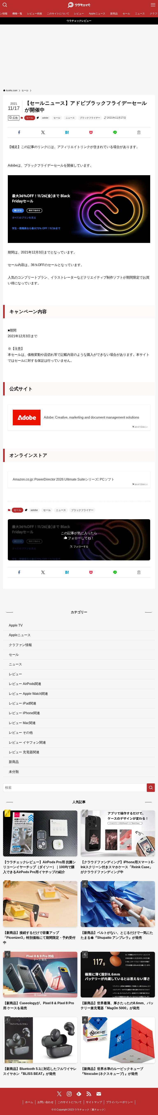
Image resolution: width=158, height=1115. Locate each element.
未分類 (14, 771)
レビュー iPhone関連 (24, 713)
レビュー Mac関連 (22, 723)
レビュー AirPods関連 (25, 684)
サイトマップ (94, 1102)
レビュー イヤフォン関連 (27, 742)
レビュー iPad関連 (22, 703)
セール (29, 118)
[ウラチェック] (79, 5)
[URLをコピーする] (139, 132)
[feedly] (79, 1094)
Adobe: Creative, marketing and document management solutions (91, 417)
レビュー (15, 674)
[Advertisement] (79, 55)
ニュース (70, 118)
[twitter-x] (59, 1094)
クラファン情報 (20, 645)
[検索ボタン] (5, 5)
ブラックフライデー (90, 118)
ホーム (29, 1102)
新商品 (14, 762)
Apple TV (16, 625)
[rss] (89, 1094)
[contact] (99, 1094)
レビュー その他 (21, 732)
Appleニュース (20, 635)
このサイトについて (70, 1102)
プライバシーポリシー (119, 1102)
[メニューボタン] (153, 5)
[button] (19, 132)
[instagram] (69, 1094)
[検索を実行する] (151, 787)
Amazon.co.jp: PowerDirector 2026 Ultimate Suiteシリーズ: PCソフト (63, 479)
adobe (45, 118)
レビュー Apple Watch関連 (28, 693)
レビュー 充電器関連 (24, 752)
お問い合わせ (45, 1102)
